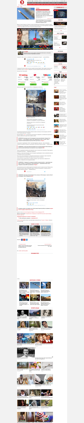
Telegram (19, 26)
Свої (24, 134)
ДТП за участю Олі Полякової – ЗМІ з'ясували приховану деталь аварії (62, 143)
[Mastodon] (61, 1)
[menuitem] (29, 3)
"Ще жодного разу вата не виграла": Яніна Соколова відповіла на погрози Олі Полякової (63, 115)
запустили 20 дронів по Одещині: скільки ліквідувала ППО (33, 212)
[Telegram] (56, 1)
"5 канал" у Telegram (45, 220)
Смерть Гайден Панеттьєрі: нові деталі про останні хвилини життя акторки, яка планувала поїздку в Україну (63, 137)
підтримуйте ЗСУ (34, 218)
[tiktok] (54, 1)
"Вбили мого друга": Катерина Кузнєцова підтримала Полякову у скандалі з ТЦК (63, 120)
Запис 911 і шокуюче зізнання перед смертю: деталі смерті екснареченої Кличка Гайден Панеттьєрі (63, 91)
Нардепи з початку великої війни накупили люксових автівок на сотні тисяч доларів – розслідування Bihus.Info (25, 246)
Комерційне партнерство (56, 66)
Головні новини (20, 220)
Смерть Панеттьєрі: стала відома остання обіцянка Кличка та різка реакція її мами (62, 131)
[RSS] (66, 1)
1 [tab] (58, 30)
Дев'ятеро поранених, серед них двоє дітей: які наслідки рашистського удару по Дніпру (35, 303)
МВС (43, 147)
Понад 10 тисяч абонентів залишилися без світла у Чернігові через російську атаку (61, 29)
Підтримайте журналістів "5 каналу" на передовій (26, 216)
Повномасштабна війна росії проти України (42, 9)
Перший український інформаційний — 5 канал (22, 3)
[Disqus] (35, 267)
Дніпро (26, 250)
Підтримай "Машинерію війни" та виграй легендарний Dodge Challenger (57, 38)
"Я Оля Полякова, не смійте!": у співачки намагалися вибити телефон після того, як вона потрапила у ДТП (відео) (63, 97)
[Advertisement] (35, 79)
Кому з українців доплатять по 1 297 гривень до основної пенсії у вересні (62, 103)
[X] (59, 1)
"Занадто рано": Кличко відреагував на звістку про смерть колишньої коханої (63, 125)
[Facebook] (51, 1)
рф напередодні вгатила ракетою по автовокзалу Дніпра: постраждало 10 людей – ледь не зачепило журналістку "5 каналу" (24, 292)
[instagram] (53, 1)
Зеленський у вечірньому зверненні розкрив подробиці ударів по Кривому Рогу (45, 291)
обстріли (23, 250)
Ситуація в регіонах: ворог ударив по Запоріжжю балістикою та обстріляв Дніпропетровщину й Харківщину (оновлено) (37, 53)
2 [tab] (59, 30)
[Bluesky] (63, 1)
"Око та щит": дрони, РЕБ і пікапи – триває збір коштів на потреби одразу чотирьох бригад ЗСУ (57, 45)
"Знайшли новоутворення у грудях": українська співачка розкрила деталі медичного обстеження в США (62, 109)
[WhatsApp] (58, 1)
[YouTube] (64, 1)
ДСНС (32, 176)
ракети (20, 250)
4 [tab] (62, 30)
